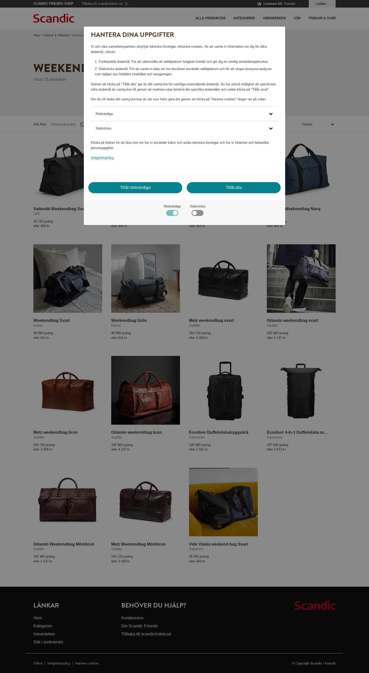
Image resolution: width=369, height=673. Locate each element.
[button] (184, 114)
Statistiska (197, 206)
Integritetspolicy (102, 158)
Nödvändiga (172, 206)
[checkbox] (197, 214)
